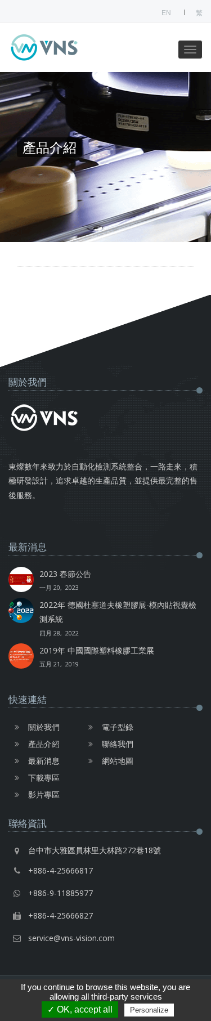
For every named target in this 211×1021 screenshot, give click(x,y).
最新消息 (44, 760)
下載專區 (44, 777)
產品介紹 (44, 743)
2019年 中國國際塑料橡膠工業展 (96, 656)
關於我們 (44, 727)
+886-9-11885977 (60, 893)
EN (166, 13)
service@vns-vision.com (71, 938)
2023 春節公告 (65, 580)
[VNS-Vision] (64, 47)
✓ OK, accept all (80, 1009)
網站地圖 (117, 760)
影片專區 (44, 794)
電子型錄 (117, 727)
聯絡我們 (117, 743)
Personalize (149, 1010)
